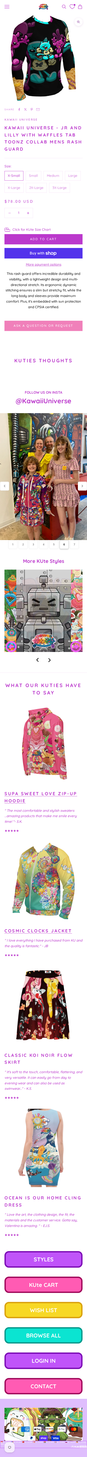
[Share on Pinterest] (31, 109)
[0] (72, 6)
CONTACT (43, 1386)
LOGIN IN (44, 1360)
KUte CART (43, 1284)
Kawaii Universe (21, 119)
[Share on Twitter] (25, 109)
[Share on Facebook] (19, 109)
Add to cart (43, 239)
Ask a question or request (43, 326)
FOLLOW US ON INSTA (43, 392)
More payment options (43, 264)
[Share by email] (38, 109)
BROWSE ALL (43, 1335)
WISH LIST (43, 1310)
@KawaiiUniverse (43, 401)
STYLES (44, 1259)
